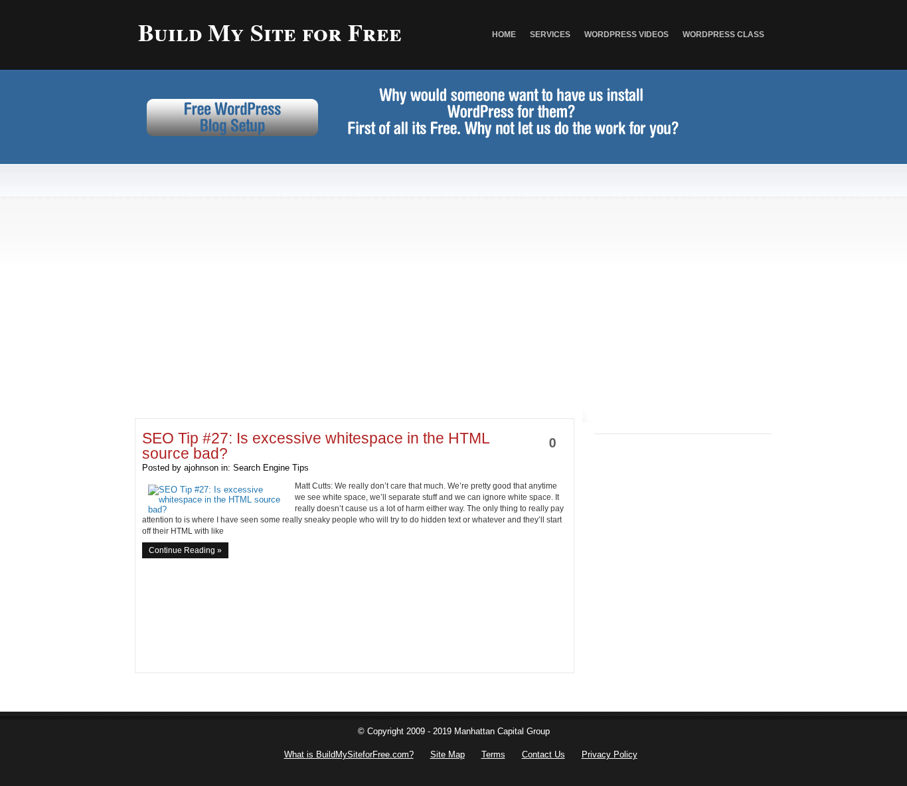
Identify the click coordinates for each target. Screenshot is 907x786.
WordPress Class (723, 34)
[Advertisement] (453, 256)
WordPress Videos (626, 34)
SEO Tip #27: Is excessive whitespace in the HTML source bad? (315, 446)
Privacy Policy (609, 754)
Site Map (447, 754)
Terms (493, 754)
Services (550, 34)
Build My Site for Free (270, 32)
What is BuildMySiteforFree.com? (349, 754)
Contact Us (543, 754)
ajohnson (201, 468)
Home (504, 34)
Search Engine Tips (271, 468)
